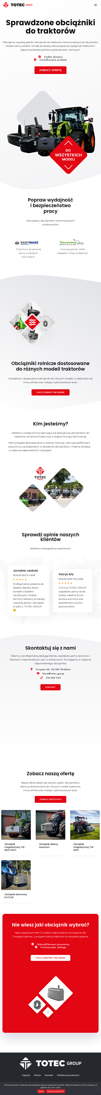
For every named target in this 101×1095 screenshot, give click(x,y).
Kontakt (49, 1075)
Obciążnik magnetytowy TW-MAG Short (15, 847)
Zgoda (41, 1091)
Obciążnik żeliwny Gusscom (48, 846)
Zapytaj (26, 1075)
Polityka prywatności (68, 1075)
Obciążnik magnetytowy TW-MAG (84, 847)
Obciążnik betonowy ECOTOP (15, 896)
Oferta (37, 1075)
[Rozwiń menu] (95, 5)
